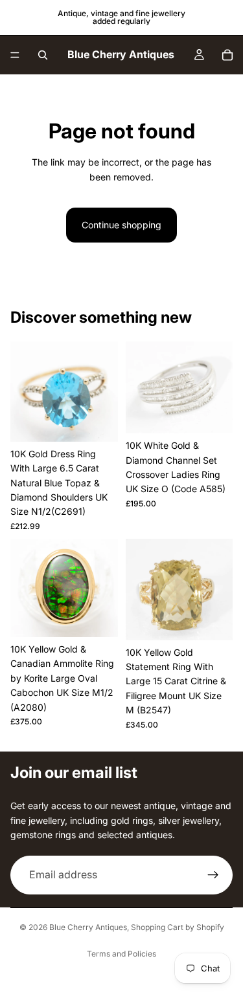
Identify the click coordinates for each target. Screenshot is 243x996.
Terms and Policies (121, 953)
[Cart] (227, 55)
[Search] (43, 55)
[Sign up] (213, 874)
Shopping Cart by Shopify (177, 927)
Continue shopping (121, 224)
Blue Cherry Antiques (88, 927)
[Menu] (15, 55)
